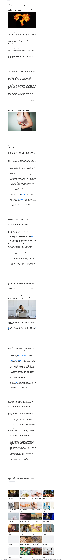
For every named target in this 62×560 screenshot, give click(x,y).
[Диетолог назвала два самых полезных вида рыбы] (25, 495)
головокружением (26, 357)
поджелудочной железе (26, 174)
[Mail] (1, 1)
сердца (32, 236)
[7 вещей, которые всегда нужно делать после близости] (25, 529)
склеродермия (20, 199)
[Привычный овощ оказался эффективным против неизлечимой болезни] (25, 552)
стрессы (34, 219)
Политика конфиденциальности (57, 559)
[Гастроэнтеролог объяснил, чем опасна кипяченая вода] (48, 552)
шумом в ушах (31, 357)
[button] (22, 20)
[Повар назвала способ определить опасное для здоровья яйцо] (25, 507)
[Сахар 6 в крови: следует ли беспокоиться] (48, 507)
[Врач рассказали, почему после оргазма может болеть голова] (25, 541)
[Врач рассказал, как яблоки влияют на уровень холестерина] (48, 495)
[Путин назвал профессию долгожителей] (13, 529)
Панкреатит (11, 174)
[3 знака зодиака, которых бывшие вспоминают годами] (36, 552)
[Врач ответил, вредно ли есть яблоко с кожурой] (48, 541)
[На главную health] (4, 1)
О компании (3, 559)
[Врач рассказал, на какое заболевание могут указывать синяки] (48, 529)
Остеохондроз (12, 350)
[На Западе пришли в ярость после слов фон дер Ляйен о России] (48, 518)
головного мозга (16, 40)
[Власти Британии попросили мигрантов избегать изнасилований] (36, 518)
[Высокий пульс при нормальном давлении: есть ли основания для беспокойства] (36, 529)
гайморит (17, 382)
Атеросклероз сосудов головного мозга (16, 360)
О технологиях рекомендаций (50, 559)
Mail (1, 559)
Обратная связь (45, 559)
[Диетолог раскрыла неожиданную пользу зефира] (13, 518)
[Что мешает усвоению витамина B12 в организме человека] (13, 541)
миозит (13, 365)
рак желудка (23, 194)
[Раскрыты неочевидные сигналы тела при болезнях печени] (36, 507)
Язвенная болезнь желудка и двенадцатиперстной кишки (19, 169)
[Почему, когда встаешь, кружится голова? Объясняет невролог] (25, 518)
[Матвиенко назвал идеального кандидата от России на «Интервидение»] (13, 552)
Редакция (34, 559)
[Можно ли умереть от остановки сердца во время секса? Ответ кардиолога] (36, 495)
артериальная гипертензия (22, 355)
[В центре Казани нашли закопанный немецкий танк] (13, 507)
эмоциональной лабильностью (14, 363)
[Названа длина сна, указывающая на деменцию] (13, 495)
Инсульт (11, 378)
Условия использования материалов (39, 559)
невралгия (15, 370)
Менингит (11, 373)
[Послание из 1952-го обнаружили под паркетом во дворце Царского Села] (36, 541)
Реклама (6, 559)
